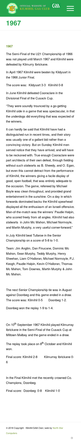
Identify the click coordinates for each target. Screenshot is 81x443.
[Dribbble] (72, 438)
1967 (13, 23)
